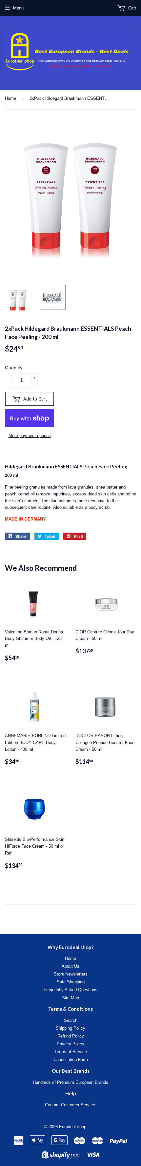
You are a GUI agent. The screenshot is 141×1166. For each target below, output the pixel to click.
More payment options (30, 435)
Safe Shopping (71, 981)
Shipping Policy (70, 1028)
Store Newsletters (71, 974)
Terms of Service (70, 1051)
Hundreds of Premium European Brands (70, 1082)
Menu (18, 8)
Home (10, 98)
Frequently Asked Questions (70, 989)
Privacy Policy (70, 1043)
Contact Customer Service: (70, 1104)
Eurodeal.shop (72, 1126)
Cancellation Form (70, 1059)
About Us (70, 966)
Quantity (13, 367)
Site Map (70, 997)
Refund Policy (70, 1036)
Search (70, 1020)
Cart (131, 8)
